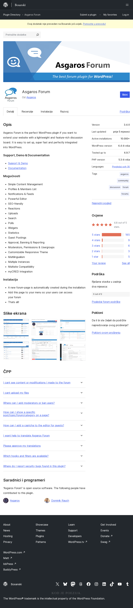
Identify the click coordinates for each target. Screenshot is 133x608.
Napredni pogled (101, 203)
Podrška (125, 111)
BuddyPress (12, 569)
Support (73, 530)
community (123, 180)
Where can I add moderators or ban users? (29, 403)
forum (125, 187)
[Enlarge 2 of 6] (24, 345)
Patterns (41, 542)
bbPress (9, 563)
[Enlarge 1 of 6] (24, 323)
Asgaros (31, 97)
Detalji (10, 111)
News (6, 530)
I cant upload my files (16, 392)
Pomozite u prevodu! (94, 23)
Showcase (42, 524)
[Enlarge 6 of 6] (81, 348)
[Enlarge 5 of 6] (81, 323)
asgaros (124, 174)
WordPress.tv (77, 542)
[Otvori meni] (128, 5)
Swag (105, 542)
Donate (107, 536)
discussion (115, 187)
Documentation (17, 168)
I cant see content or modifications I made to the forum (36, 382)
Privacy (7, 542)
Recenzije (27, 111)
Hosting (7, 536)
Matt (7, 558)
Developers (75, 536)
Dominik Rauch (60, 500)
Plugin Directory (11, 14)
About (6, 524)
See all (126, 263)
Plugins (40, 536)
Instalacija (47, 111)
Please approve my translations (22, 445)
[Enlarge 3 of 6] (52, 323)
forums (125, 194)
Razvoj (64, 111)
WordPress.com (14, 552)
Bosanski (16, 584)
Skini (125, 94)
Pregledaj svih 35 (121, 166)
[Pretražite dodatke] (37, 35)
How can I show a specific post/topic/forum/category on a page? (26, 414)
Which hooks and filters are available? (25, 456)
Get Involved (108, 524)
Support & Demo (18, 163)
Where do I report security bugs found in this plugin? (34, 466)
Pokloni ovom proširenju (106, 332)
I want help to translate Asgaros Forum (26, 435)
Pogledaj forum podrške (106, 301)
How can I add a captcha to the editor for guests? (33, 425)
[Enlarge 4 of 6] (52, 342)
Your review (99, 263)
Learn (71, 524)
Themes (40, 530)
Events (105, 530)
